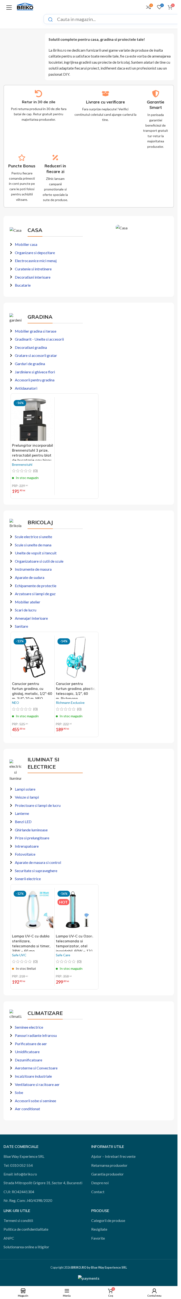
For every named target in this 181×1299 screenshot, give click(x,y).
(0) (35, 471)
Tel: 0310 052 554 (18, 1165)
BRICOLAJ (40, 522)
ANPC (9, 1238)
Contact (97, 1191)
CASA (35, 230)
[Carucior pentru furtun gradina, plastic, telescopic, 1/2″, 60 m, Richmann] (76, 658)
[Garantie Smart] (155, 93)
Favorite (98, 1238)
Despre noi (100, 1182)
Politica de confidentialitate (26, 1229)
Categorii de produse (108, 1220)
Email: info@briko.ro (20, 1174)
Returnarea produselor (109, 1165)
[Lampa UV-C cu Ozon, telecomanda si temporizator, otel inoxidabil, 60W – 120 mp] (76, 910)
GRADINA (40, 316)
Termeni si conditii (18, 1220)
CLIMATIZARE (45, 1013)
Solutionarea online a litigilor (26, 1247)
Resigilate (99, 1229)
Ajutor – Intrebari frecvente (113, 1156)
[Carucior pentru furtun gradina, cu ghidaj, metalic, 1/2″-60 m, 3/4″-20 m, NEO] (32, 658)
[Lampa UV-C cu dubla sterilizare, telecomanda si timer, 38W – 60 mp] (32, 910)
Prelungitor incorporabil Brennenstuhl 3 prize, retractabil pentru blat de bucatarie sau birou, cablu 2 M (32, 455)
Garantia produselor (107, 1174)
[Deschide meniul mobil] (9, 7)
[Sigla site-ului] (25, 6)
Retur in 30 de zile (38, 101)
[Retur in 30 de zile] (38, 93)
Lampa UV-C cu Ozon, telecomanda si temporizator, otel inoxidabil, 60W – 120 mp (74, 946)
